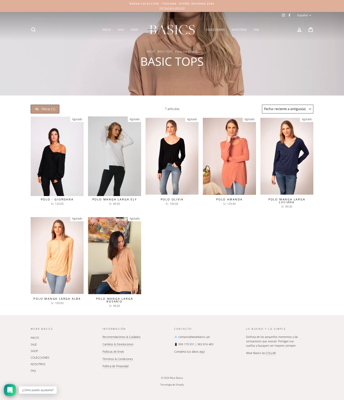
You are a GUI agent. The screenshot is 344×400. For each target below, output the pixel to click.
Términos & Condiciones (118, 359)
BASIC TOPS (165, 51)
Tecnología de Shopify (172, 384)
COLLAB (271, 353)
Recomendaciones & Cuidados (122, 337)
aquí (202, 351)
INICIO (106, 29)
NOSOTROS (239, 29)
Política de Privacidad (115, 366)
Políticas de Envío (113, 351)
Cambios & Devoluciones (118, 344)
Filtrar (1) (48, 109)
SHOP (134, 29)
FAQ (256, 29)
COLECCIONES (215, 29)
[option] (172, 6)
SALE (121, 29)
